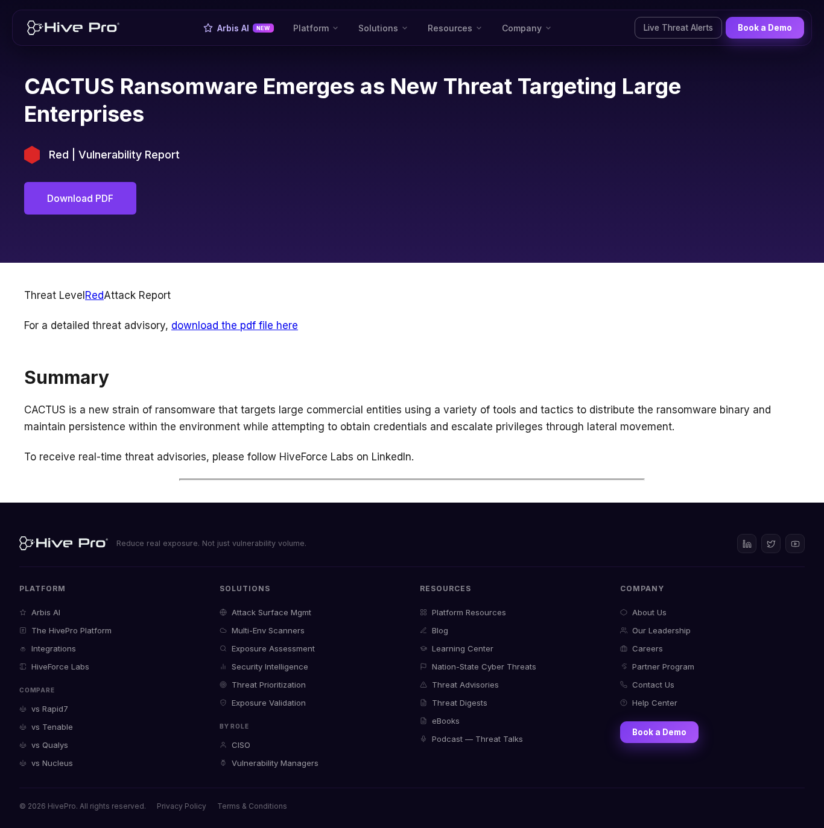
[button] (316, 27)
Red (94, 295)
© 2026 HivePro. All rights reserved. (82, 806)
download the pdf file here (234, 325)
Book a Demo (765, 28)
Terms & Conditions (252, 806)
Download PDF (80, 198)
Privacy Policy (181, 806)
